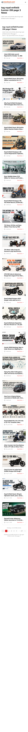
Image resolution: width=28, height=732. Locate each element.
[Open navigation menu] (25, 2)
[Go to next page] (24, 531)
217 (22, 531)
